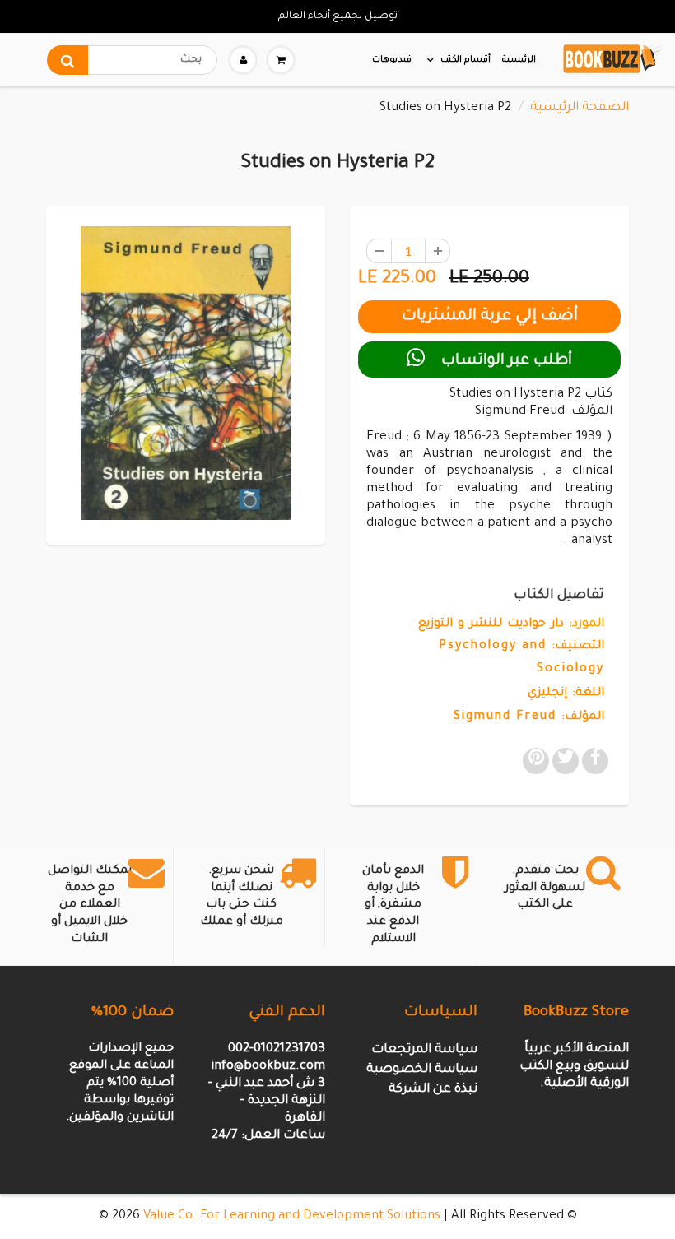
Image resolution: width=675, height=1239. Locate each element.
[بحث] (67, 60)
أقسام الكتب (465, 60)
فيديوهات (392, 60)
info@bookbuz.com (268, 1067)
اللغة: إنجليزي (566, 693)
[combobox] (132, 60)
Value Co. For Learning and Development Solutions (291, 1216)
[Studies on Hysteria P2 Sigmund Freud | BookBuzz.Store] (185, 373)
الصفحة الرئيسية (579, 108)
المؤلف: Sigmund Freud (529, 717)
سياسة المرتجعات (424, 1050)
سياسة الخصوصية (421, 1070)
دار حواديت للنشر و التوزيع (491, 624)
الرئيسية (519, 60)
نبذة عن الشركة (433, 1090)
